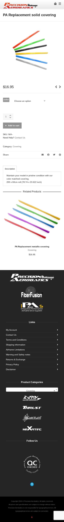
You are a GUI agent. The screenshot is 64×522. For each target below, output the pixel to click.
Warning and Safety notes (18, 354)
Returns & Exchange (15, 359)
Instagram (32, 448)
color (6, 99)
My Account (11, 330)
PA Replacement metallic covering (32, 246)
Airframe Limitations (15, 349)
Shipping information (15, 345)
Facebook (19, 448)
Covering (17, 146)
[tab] (10, 169)
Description (10, 169)
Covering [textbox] (40, 391)
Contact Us (20, 137)
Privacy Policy (12, 364)
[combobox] (32, 389)
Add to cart (13, 125)
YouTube (26, 448)
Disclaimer (11, 369)
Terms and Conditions (16, 340)
